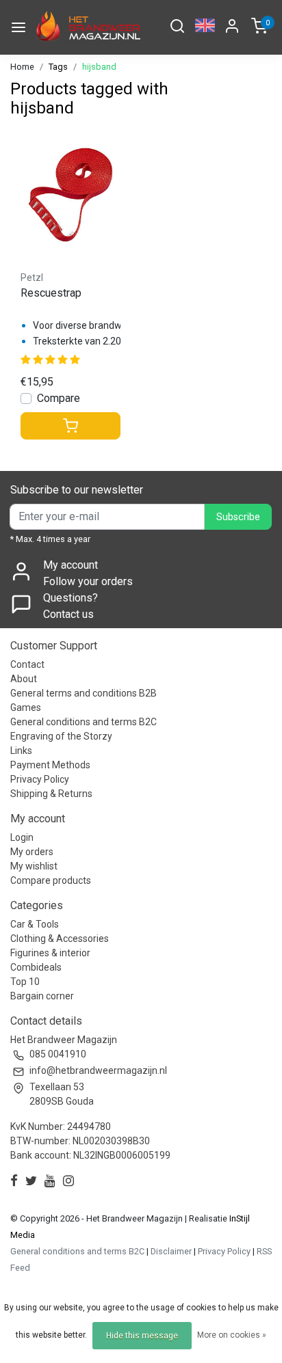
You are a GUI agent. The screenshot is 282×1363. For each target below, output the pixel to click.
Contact (27, 664)
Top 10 (25, 981)
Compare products (50, 880)
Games (25, 707)
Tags (58, 67)
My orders (31, 851)
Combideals (36, 967)
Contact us (68, 614)
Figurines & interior (50, 952)
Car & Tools (34, 924)
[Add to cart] (70, 426)
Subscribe (238, 517)
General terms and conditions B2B (83, 693)
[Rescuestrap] (70, 195)
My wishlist (33, 866)
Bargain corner (42, 995)
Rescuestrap (51, 292)
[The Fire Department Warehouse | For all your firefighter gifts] (86, 27)
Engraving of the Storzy (61, 736)
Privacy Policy (39, 779)
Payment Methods (50, 764)
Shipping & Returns (51, 793)
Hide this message (142, 1335)
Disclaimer (171, 1251)
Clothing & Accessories (59, 938)
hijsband (99, 67)
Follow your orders (88, 581)
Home (22, 67)
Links (21, 750)
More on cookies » (231, 1335)
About (23, 678)
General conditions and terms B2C (83, 721)
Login (22, 837)
